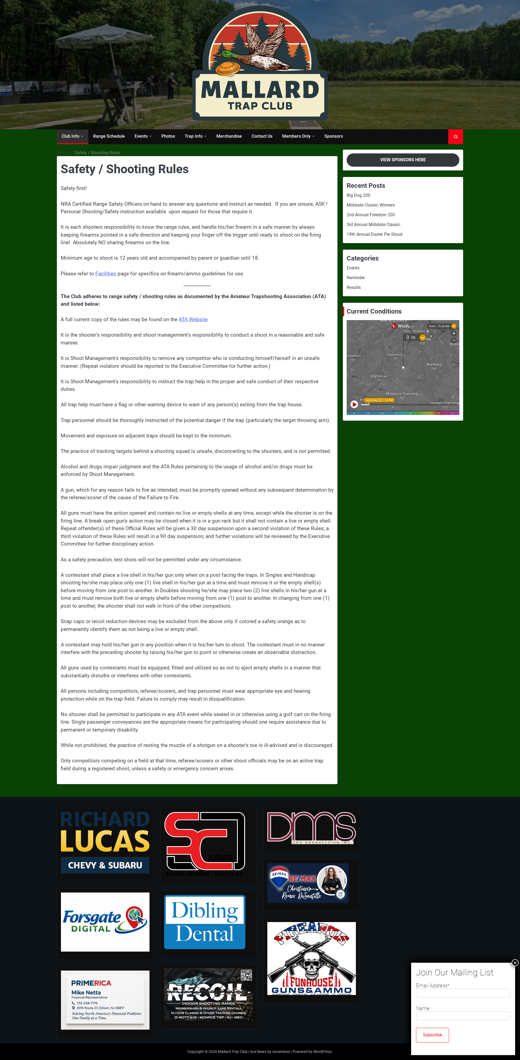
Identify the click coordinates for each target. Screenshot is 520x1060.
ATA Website (193, 319)
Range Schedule (109, 136)
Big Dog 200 (358, 195)
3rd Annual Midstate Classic (373, 224)
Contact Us (262, 136)
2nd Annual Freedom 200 (371, 214)
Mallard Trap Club (233, 1051)
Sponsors (333, 136)
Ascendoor (281, 1051)
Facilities (105, 273)
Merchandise (229, 136)
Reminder (356, 277)
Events (141, 136)
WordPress (322, 1051)
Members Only (296, 136)
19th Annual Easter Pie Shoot (374, 234)
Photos (168, 136)
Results (354, 287)
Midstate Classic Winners (371, 205)
